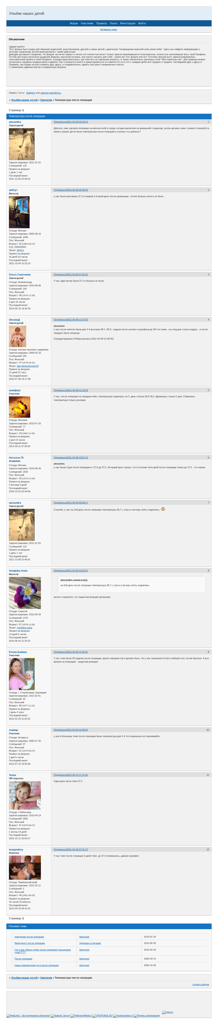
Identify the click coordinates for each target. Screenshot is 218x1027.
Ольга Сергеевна (20, 274)
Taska (12, 775)
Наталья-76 (16, 457)
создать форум (200, 984)
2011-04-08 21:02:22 (77, 274)
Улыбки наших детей (24, 100)
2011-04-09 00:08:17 (77, 502)
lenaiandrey (16, 849)
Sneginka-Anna (18, 570)
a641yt (20, 250)
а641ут (13, 190)
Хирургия (46, 100)
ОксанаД (14, 319)
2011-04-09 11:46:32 (77, 652)
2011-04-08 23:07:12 (77, 457)
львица (13, 730)
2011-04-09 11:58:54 (77, 730)
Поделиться (60, 121)
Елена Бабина (18, 652)
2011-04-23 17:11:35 (77, 775)
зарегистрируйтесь (50, 93)
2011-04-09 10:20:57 (77, 570)
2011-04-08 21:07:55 (77, 319)
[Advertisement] (59, 77)
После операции (23, 958)
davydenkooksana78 (28, 366)
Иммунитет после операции (29, 943)
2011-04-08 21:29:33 (77, 390)
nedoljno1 (15, 390)
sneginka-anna (24, 627)
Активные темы (108, 29)
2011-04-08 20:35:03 (77, 190)
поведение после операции (29, 936)
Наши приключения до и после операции (36, 965)
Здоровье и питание (90, 943)
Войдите (30, 93)
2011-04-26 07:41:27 (77, 849)
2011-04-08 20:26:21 (77, 121)
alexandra (15, 121)
